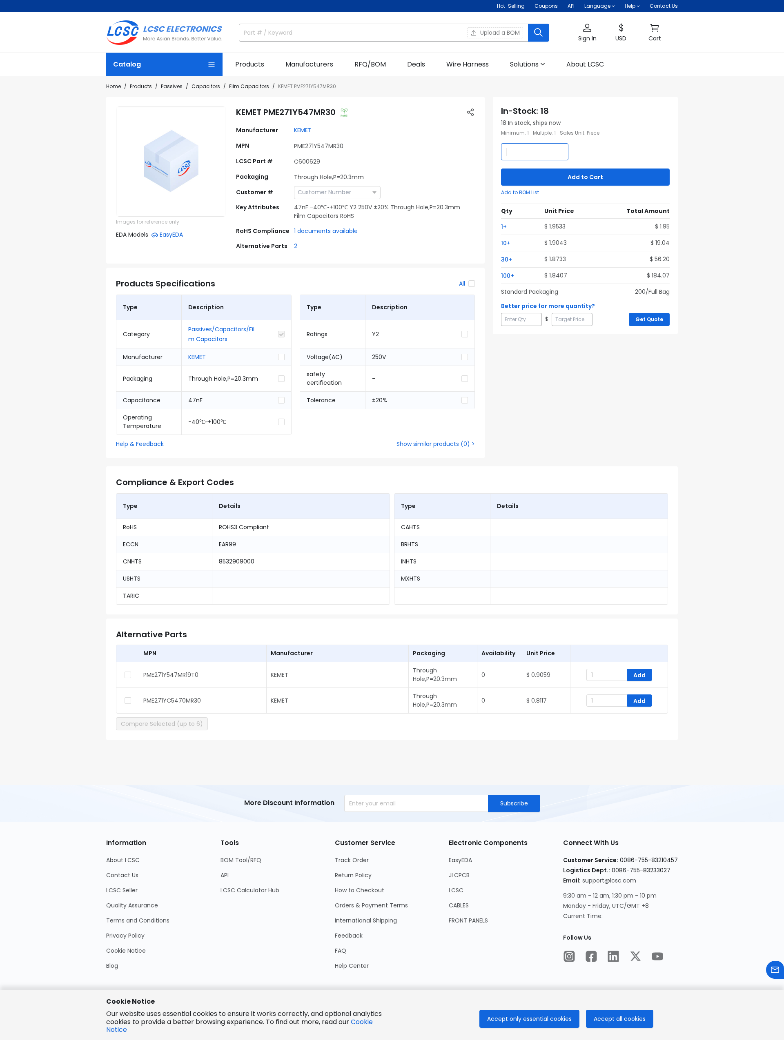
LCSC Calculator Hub (249, 890)
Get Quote (649, 319)
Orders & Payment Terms (371, 905)
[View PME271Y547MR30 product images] (171, 161)
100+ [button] (507, 276)
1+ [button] (504, 227)
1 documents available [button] (326, 231)
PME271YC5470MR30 (172, 700)
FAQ (340, 951)
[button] (587, 33)
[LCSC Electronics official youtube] (657, 956)
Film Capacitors (249, 86)
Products (141, 86)
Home (113, 86)
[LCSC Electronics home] (164, 32)
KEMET (303, 130)
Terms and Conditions (137, 920)
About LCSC (123, 860)
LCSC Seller (122, 890)
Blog (112, 966)
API (571, 5)
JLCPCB (459, 875)
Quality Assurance (132, 905)
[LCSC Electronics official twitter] (635, 956)
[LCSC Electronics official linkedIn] (613, 956)
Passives (172, 86)
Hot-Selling (511, 5)
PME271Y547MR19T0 (170, 675)
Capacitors (206, 86)
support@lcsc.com (609, 880)
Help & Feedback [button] (140, 444)
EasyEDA (460, 860)
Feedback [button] (349, 935)
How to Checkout (359, 890)
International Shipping (366, 920)
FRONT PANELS (468, 920)
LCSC (456, 890)
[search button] (538, 33)
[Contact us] (775, 970)
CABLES (459, 905)
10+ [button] (505, 243)
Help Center (352, 966)
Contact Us (664, 5)
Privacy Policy (125, 935)
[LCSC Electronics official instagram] (569, 956)
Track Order (352, 860)
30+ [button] (506, 259)
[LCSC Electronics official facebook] (591, 956)
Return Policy (353, 875)
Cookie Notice (126, 951)
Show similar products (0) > (435, 444)
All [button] (462, 283)
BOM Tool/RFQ (240, 860)
